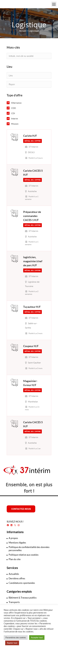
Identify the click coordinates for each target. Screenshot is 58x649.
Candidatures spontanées (22, 583)
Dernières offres (17, 578)
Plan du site (15, 559)
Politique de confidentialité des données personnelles (29, 549)
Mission (14, 124)
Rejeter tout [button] (12, 643)
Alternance (16, 103)
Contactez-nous (21, 508)
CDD (13, 108)
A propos (13, 538)
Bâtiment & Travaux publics (23, 597)
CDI (13, 113)
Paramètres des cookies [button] (16, 637)
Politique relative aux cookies (24, 554)
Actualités (14, 574)
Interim (14, 118)
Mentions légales (17, 542)
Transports (14, 602)
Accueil (22, 31)
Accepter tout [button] (37, 637)
